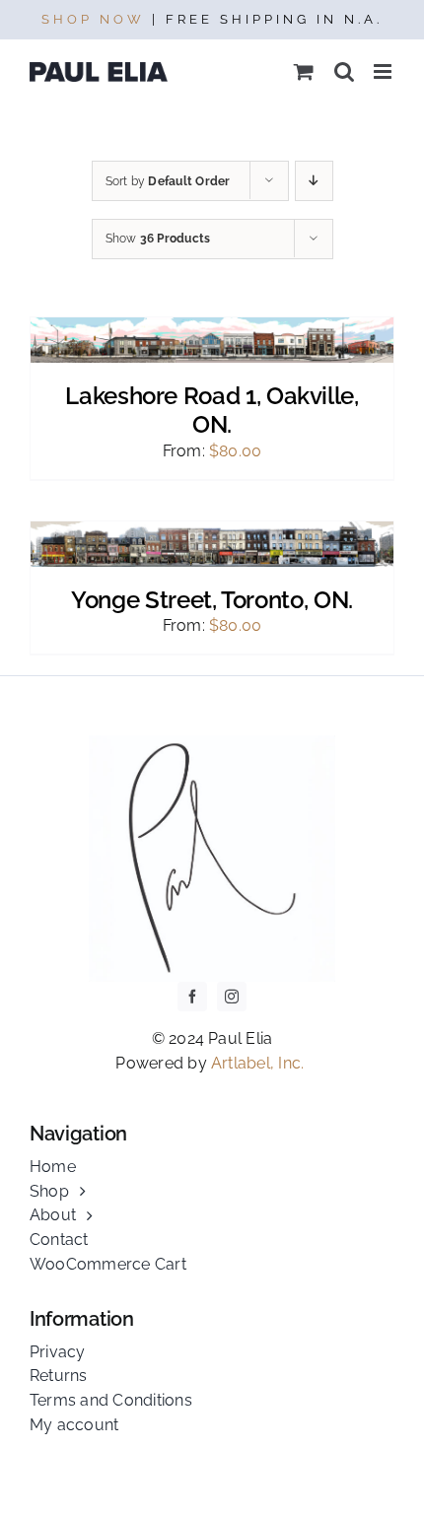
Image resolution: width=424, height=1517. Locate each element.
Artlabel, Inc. (260, 1063)
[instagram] (232, 996)
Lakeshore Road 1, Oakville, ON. (211, 410)
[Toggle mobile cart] (304, 71)
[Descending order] (314, 181)
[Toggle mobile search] (344, 71)
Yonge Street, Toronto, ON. (212, 600)
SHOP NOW (93, 19)
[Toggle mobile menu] (384, 71)
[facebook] (192, 996)
